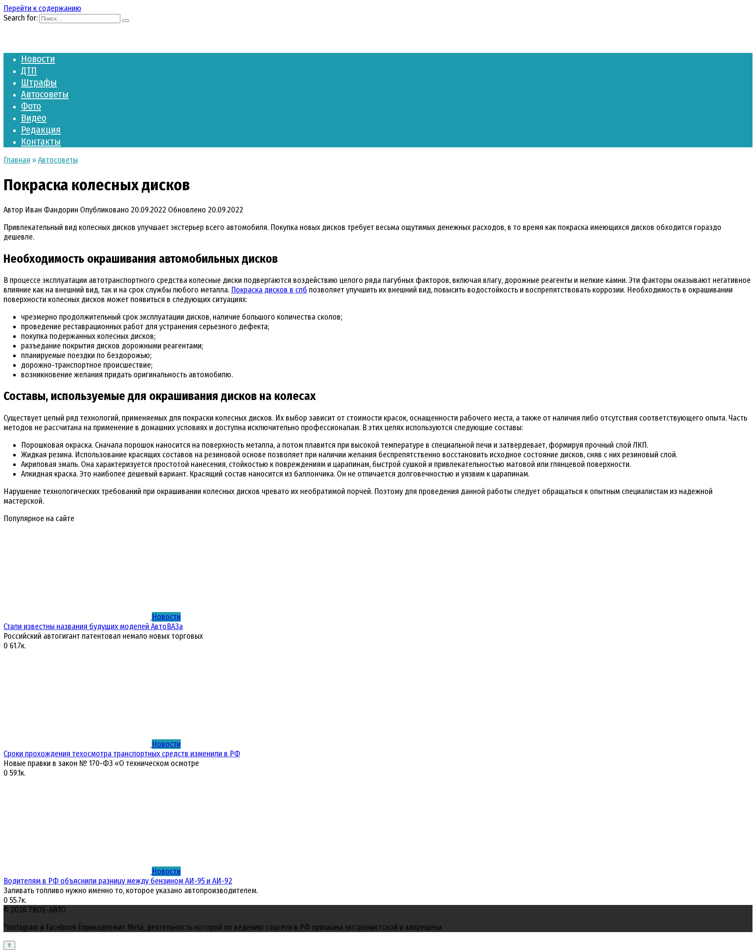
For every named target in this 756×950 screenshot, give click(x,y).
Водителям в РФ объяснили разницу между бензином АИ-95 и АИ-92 (118, 881)
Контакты (41, 141)
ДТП (29, 71)
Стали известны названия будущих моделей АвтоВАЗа (93, 626)
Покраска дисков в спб (269, 290)
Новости (38, 59)
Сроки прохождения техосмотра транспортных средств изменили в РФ (122, 754)
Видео (33, 118)
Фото (31, 106)
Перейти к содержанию (42, 8)
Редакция (41, 130)
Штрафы (39, 82)
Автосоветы (45, 94)
